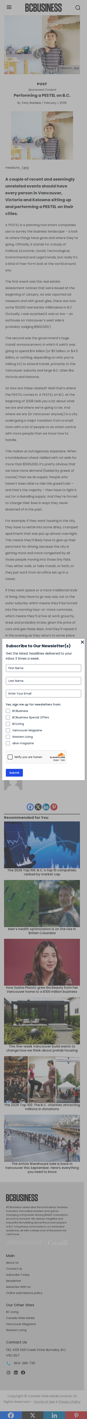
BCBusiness (20, 711)
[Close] (82, 642)
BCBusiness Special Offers (30, 717)
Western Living (22, 737)
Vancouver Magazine (27, 730)
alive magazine (23, 743)
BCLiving (18, 724)
